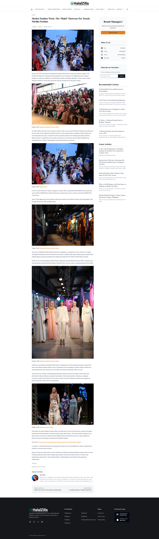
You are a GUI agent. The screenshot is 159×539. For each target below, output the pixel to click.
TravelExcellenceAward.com (88, 519)
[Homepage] (31, 9)
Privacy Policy (101, 519)
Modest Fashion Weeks (46, 427)
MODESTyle (43, 186)
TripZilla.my (68, 523)
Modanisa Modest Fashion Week (49, 127)
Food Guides (100, 9)
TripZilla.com (68, 513)
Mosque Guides (89, 9)
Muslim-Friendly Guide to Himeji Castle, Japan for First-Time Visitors (111, 174)
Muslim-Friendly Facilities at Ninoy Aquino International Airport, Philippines (112, 196)
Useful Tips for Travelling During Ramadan (112, 100)
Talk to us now (113, 32)
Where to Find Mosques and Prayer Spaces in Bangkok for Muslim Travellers (112, 185)
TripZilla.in (67, 519)
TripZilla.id (67, 516)
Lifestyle (77, 9)
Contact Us (101, 513)
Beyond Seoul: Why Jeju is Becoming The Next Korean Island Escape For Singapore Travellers (111, 162)
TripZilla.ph (84, 513)
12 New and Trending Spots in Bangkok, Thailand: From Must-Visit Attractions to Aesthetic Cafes (111, 151)
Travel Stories (67, 9)
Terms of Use (101, 516)
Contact (119, 9)
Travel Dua (111, 9)
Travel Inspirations (53, 9)
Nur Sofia (42, 475)
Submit (121, 76)
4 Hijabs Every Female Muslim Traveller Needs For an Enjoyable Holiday (59, 442)
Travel (33, 15)
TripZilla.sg (84, 516)
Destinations (39, 9)
